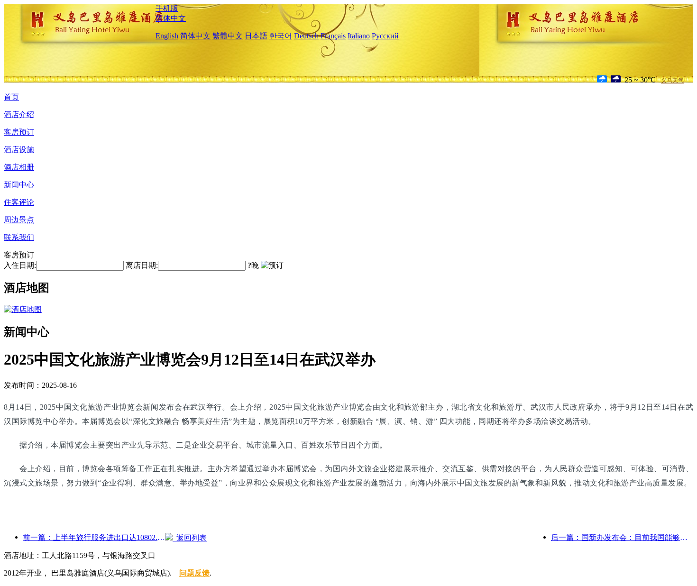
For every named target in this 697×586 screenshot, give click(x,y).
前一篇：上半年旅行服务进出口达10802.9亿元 (94, 537)
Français (333, 36)
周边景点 (19, 220)
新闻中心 (19, 185)
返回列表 (190, 538)
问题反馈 (194, 573)
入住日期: (20, 265)
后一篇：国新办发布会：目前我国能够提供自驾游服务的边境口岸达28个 (622, 537)
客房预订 (19, 132)
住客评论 (19, 202)
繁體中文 (227, 36)
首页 (11, 97)
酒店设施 (19, 150)
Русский (385, 36)
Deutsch (306, 36)
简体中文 (171, 18)
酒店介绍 (19, 114)
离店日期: (142, 265)
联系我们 (19, 237)
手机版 (167, 8)
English (167, 36)
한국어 (280, 36)
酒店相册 (19, 167)
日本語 (256, 36)
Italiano (359, 36)
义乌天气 (672, 80)
